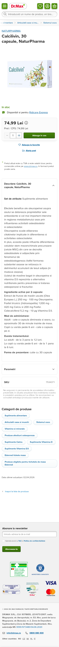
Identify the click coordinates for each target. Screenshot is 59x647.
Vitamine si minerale (15, 428)
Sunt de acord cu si (25, 541)
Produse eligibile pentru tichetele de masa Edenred (25, 463)
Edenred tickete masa (15, 455)
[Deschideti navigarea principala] (4, 6)
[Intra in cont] (47, 6)
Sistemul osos (43, 422)
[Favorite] (40, 6)
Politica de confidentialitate (34, 541)
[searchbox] (29, 14)
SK (27, 639)
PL (31, 639)
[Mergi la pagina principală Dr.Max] (18, 6)
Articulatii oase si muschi (17, 422)
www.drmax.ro (30, 166)
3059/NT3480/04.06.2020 (29, 627)
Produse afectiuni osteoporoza (20, 435)
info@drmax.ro (14, 633)
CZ (23, 639)
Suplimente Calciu (13, 442)
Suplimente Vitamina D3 (17, 448)
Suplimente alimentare (16, 415)
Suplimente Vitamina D (41, 442)
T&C (20, 541)
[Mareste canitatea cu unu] (19, 135)
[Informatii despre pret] (26, 122)
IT (35, 639)
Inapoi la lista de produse (17, 491)
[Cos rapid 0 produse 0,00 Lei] (54, 6)
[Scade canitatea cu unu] (7, 135)
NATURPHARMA (11, 30)
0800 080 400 (37, 633)
